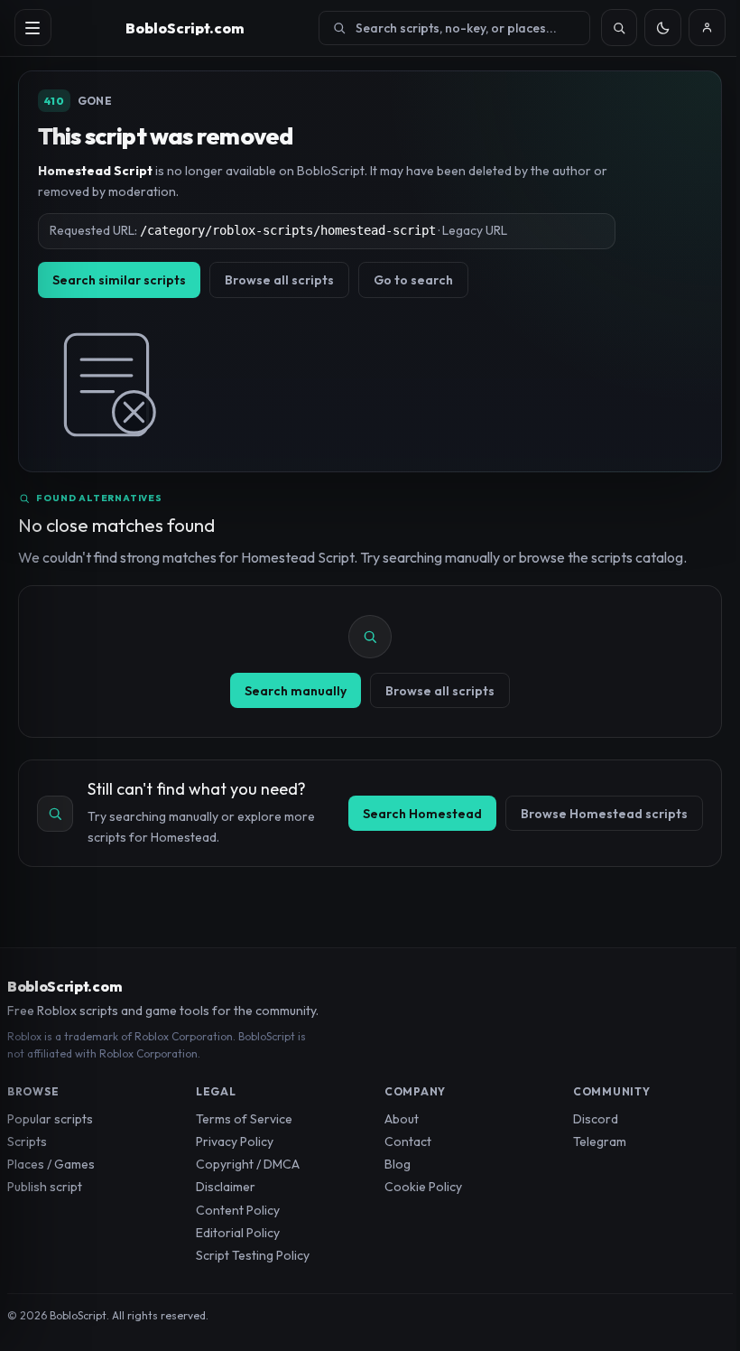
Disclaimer (225, 1187)
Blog (397, 1164)
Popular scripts (50, 1119)
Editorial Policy (238, 1233)
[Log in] (707, 27)
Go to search (413, 280)
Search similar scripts (119, 280)
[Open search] (619, 27)
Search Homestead (422, 814)
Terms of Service (244, 1119)
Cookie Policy (423, 1187)
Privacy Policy (234, 1141)
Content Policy (238, 1210)
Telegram (599, 1141)
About (401, 1119)
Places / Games (51, 1164)
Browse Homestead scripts (604, 814)
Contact (407, 1141)
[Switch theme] (662, 27)
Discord (595, 1119)
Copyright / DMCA (248, 1164)
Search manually (296, 691)
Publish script (44, 1187)
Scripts (27, 1141)
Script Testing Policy (253, 1255)
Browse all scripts (279, 280)
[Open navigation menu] (32, 27)
